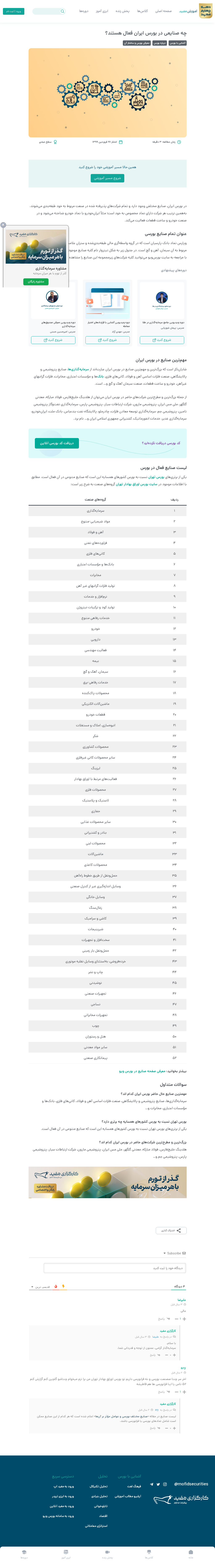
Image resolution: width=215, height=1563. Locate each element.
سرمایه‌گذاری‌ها (78, 369)
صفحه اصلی (163, 11)
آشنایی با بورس (177, 43)
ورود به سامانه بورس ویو (58, 1516)
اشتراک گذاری (168, 1230)
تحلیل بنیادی (99, 1496)
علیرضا (155, 1337)
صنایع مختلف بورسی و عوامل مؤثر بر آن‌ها (121, 1416)
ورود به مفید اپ (64, 1486)
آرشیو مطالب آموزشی (128, 1496)
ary (157, 1410)
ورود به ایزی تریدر (63, 1496)
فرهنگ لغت (134, 1486)
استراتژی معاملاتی (96, 1526)
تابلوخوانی (101, 1506)
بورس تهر (157, 477)
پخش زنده (123, 11)
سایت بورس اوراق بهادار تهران (137, 484)
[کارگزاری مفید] (181, 1503)
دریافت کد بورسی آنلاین (57, 443)
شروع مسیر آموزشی (107, 178)
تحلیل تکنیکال (99, 1486)
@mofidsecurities (191, 1484)
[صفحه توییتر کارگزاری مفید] (158, 1484)
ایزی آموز (102, 11)
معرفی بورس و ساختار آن (136, 43)
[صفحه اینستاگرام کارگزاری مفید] (165, 1484)
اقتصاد (103, 1516)
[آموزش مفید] (184, 11)
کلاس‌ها (142, 11)
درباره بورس (160, 43)
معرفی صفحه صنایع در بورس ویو (142, 1071)
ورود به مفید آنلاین (62, 1506)
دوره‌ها (83, 11)
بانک (100, 376)
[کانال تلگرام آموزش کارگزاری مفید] (151, 1484)
